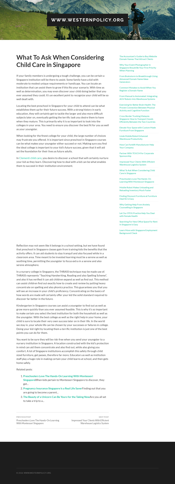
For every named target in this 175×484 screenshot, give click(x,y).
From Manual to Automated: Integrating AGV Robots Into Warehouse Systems (138, 97)
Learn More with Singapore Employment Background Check (138, 231)
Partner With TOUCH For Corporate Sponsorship (136, 154)
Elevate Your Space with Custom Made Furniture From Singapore (137, 129)
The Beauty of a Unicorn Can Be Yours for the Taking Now (56, 396)
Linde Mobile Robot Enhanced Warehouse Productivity (133, 137)
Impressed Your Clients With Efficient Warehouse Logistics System (90, 420)
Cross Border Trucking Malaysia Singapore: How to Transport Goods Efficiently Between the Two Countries (137, 119)
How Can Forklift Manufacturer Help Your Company (136, 146)
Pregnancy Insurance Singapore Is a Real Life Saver (52, 388)
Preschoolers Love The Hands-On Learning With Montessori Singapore (37, 420)
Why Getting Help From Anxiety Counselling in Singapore (134, 206)
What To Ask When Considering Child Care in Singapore (137, 171)
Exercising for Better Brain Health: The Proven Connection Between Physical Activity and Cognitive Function (137, 107)
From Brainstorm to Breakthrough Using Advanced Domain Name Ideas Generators (138, 79)
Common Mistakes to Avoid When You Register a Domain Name (137, 89)
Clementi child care (30, 158)
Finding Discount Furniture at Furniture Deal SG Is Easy (138, 197)
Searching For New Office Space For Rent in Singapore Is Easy (138, 223)
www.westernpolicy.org (87, 19)
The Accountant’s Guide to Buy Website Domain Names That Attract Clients (138, 57)
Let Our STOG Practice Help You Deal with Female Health (137, 214)
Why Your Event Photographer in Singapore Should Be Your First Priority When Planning (137, 67)
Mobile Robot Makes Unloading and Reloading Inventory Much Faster (136, 189)
